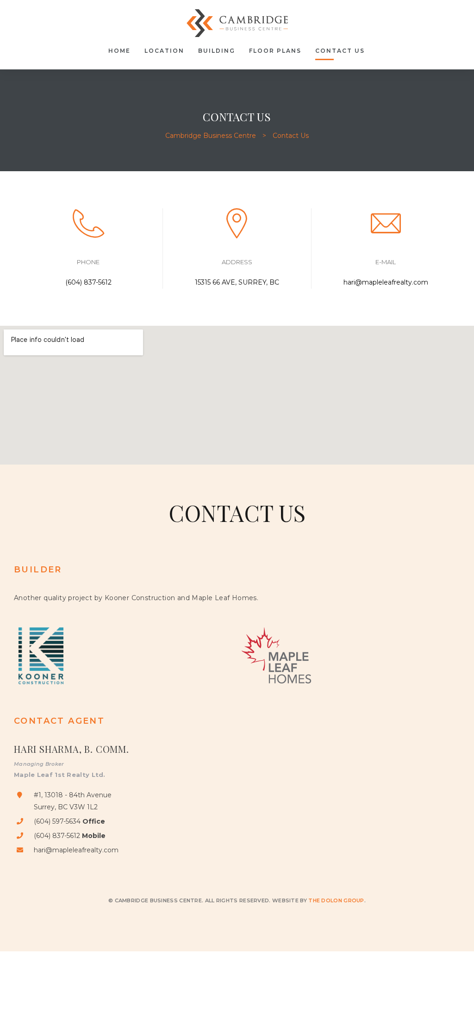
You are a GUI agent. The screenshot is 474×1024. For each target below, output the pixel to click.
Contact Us (340, 50)
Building (216, 50)
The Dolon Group (336, 900)
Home (119, 50)
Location (164, 50)
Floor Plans (275, 50)
